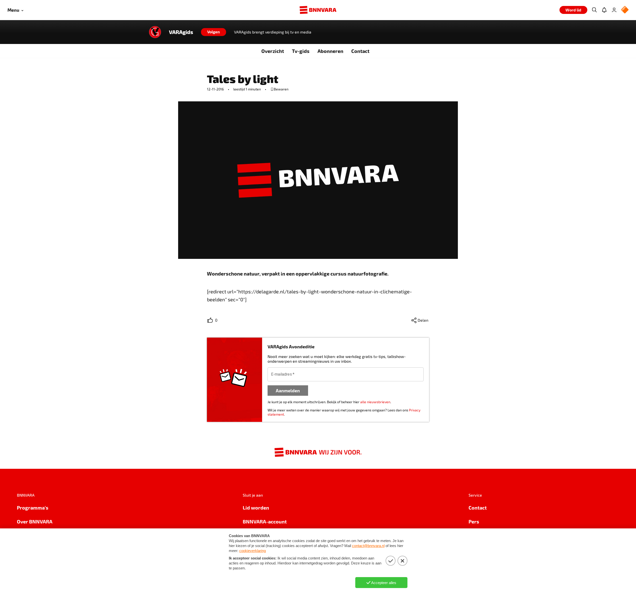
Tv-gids (301, 51)
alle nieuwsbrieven (375, 402)
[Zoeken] (594, 10)
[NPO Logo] (625, 10)
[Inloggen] (614, 10)
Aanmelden (288, 390)
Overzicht (272, 51)
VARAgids (181, 32)
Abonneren (330, 51)
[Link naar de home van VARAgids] (155, 32)
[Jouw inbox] (604, 10)
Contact (360, 51)
